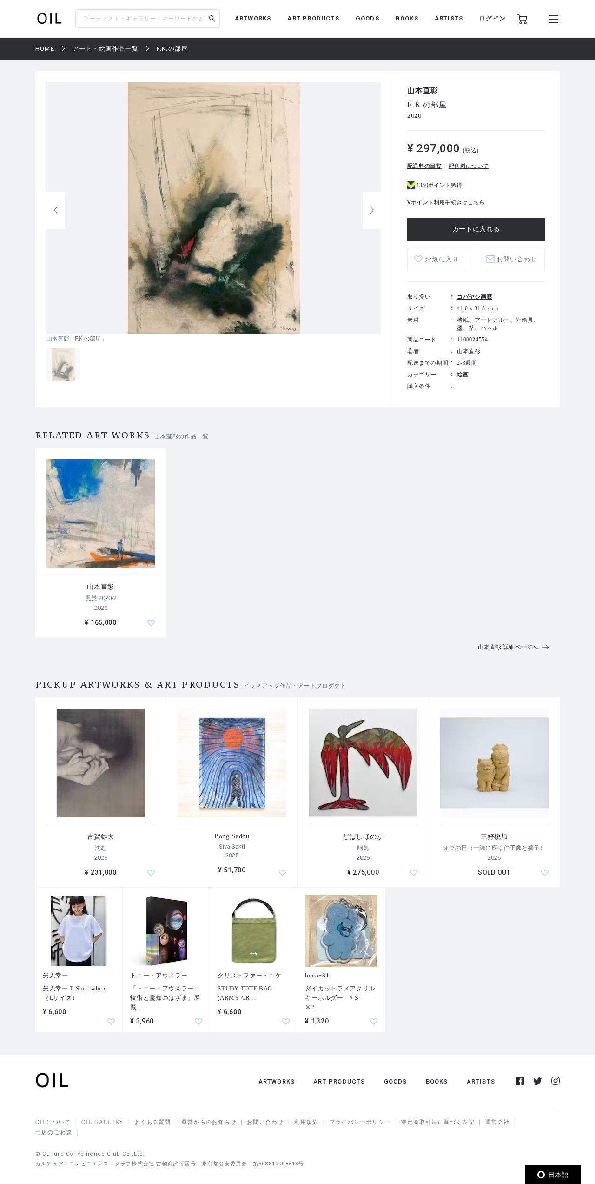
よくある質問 (152, 1122)
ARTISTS (449, 18)
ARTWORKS (253, 18)
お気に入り (442, 259)
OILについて (53, 1122)
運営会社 (497, 1122)
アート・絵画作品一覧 (106, 48)
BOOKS (407, 18)
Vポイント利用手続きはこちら (446, 202)
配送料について (469, 166)
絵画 (463, 374)
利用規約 (306, 1122)
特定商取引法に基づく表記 (437, 1122)
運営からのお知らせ (209, 1122)
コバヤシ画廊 (474, 297)
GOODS (367, 18)
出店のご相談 (53, 1132)
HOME (44, 48)
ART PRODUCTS (313, 18)
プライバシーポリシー (359, 1122)
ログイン (492, 18)
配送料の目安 (424, 166)
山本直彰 (422, 90)
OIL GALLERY (102, 1122)
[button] (372, 210)
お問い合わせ (265, 1122)
